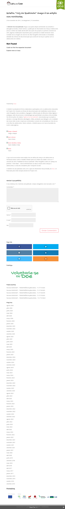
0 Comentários (35, 20)
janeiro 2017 (10, 473)
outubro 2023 (10, 388)
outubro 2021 (10, 445)
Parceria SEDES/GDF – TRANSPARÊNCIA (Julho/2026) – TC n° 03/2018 (26, 293)
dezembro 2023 (11, 383)
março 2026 (10, 318)
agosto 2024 (10, 367)
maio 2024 (9, 372)
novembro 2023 (11, 385)
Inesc (53, 168)
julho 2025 (9, 339)
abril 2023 (9, 398)
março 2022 (10, 432)
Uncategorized (26, 20)
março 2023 (10, 401)
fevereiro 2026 (10, 321)
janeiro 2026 (10, 323)
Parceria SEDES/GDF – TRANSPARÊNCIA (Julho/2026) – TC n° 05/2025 (26, 290)
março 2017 (10, 471)
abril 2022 (9, 429)
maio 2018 (9, 463)
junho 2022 (10, 424)
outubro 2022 (10, 414)
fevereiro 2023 (10, 403)
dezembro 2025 (11, 326)
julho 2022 (9, 422)
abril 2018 (9, 465)
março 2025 (10, 349)
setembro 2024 (11, 365)
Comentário (10, 187)
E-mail (9, 220)
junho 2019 (10, 458)
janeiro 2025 (10, 354)
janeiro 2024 (10, 380)
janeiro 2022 (10, 437)
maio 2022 (9, 427)
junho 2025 (10, 341)
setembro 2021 (11, 447)
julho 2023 (9, 396)
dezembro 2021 (11, 440)
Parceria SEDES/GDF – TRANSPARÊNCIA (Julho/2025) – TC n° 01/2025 (26, 287)
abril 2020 (9, 455)
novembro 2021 (11, 442)
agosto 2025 (10, 336)
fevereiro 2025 (10, 352)
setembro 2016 (11, 484)
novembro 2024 (11, 360)
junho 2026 (10, 310)
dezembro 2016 (11, 476)
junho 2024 (10, 370)
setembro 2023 (11, 391)
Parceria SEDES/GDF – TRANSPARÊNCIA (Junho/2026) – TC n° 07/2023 (26, 298)
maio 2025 (9, 344)
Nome (9, 215)
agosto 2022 (10, 419)
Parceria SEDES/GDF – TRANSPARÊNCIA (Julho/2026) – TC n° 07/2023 (26, 295)
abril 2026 (9, 316)
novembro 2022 (11, 411)
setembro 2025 (11, 334)
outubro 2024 (10, 362)
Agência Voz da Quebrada (31, 117)
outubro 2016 (10, 481)
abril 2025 (9, 347)
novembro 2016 (11, 478)
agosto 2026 (10, 305)
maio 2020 (9, 453)
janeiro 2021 (10, 450)
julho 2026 (9, 308)
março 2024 (10, 375)
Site (8, 225)
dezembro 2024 (11, 357)
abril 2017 (9, 468)
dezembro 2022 (11, 409)
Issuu (14, 103)
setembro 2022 (11, 416)
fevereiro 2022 (10, 434)
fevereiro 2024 (10, 378)
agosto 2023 (10, 393)
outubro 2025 (10, 331)
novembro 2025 (11, 329)
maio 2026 (9, 313)
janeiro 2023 (10, 406)
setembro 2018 (11, 460)
